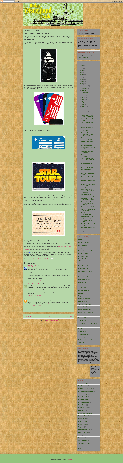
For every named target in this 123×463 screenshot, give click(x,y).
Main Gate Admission (84, 298)
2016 (81, 70)
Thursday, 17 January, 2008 (34, 295)
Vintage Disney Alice (84, 334)
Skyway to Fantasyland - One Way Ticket (88, 181)
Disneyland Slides (83, 399)
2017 (81, 68)
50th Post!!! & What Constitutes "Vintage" (88, 195)
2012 (81, 74)
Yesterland (81, 342)
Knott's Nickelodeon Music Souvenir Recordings (87, 129)
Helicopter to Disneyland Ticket (87, 138)
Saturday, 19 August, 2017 (34, 305)
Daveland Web (82, 245)
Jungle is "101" (82, 287)
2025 (81, 65)
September (85, 92)
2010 (81, 79)
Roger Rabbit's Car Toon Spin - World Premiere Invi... (87, 134)
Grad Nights (81, 410)
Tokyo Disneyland (83, 443)
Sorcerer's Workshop (84, 317)
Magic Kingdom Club (84, 429)
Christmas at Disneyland (85, 388)
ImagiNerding (82, 282)
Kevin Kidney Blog (83, 290)
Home (49, 316)
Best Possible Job (83, 242)
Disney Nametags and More (86, 250)
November (85, 88)
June (83, 99)
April (83, 104)
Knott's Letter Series (84, 415)
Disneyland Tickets (83, 402)
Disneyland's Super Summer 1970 (86, 164)
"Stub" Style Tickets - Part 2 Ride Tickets (87, 116)
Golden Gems (82, 274)
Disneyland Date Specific (85, 391)
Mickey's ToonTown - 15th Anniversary (87, 142)
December (85, 86)
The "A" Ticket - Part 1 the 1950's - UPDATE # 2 (88, 160)
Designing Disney (83, 248)
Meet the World (82, 301)
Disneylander (82, 405)
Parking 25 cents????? (88, 227)
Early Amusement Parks (85, 271)
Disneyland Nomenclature (85, 263)
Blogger (70, 459)
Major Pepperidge (32, 266)
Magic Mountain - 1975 (87, 216)
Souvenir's (81, 437)
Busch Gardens (82, 385)
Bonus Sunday (82, 383)
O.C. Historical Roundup (85, 304)
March (84, 106)
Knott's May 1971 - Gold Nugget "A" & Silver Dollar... (88, 186)
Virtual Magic (82, 337)
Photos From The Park (84, 309)
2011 (81, 77)
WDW (79, 448)
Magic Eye (81, 293)
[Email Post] (52, 258)
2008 (81, 84)
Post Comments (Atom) (52, 320)
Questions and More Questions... (87, 151)
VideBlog (81, 328)
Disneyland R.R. (83, 396)
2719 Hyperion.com (83, 239)
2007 (81, 231)
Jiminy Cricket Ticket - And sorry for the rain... (87, 220)
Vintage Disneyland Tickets (35, 284)
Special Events (82, 440)
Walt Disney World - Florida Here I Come (87, 198)
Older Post (70, 316)
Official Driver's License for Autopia (88, 209)
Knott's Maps (82, 418)
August (84, 95)
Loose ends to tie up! (87, 113)
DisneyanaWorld (83, 256)
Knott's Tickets (82, 424)
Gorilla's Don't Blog (83, 276)
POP (79, 435)
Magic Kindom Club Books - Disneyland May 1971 (87, 191)
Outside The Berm (83, 306)
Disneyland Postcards (84, 265)
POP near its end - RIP (87, 167)
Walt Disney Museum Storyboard (87, 339)
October (84, 90)
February (84, 108)
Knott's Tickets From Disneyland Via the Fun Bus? (87, 203)
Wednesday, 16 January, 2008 (35, 280)
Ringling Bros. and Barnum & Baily (86, 213)
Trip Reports (81, 446)
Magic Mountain (83, 432)
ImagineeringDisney (84, 279)
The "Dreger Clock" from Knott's (87, 323)
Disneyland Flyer (83, 394)
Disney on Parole (83, 253)
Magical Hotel (82, 296)
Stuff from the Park (83, 320)
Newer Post (27, 316)
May (83, 102)
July (83, 97)
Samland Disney (83, 315)
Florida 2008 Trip (83, 407)
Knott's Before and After (85, 413)
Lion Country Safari (86, 145)
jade (29, 298)
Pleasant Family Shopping (85, 312)
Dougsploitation (83, 268)
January (84, 111)
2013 (81, 72)
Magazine (81, 427)
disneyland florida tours (49, 303)
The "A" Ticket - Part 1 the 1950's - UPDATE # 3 (88, 124)
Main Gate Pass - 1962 (87, 207)
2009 (81, 81)
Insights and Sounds (84, 285)
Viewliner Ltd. (82, 331)
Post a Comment (30, 309)
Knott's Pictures (83, 421)
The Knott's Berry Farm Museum (87, 326)
